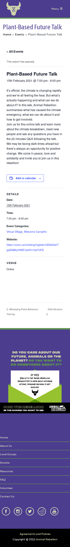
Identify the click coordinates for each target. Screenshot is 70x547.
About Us (6, 445)
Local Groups (8, 454)
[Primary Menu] (61, 9)
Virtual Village (15, 231)
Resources (6, 471)
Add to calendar (26, 178)
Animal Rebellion (46, 539)
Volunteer (6, 488)
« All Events (15, 51)
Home (4, 437)
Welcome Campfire (35, 231)
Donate (5, 462)
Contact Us (7, 496)
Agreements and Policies (35, 533)
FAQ (3, 479)
